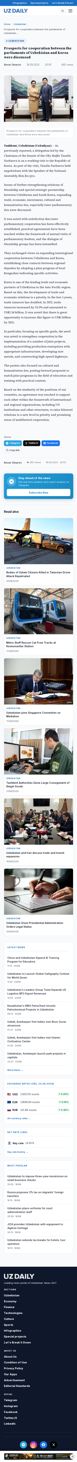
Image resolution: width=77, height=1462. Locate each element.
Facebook (52, 443)
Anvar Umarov (12, 64)
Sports (8, 1325)
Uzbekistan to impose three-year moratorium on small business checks (37, 1178)
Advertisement (14, 1380)
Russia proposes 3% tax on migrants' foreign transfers (35, 1194)
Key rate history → (17, 1151)
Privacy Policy (13, 1368)
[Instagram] (33, 1444)
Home (7, 24)
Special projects (39, 2)
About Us (10, 1356)
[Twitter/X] (53, 1444)
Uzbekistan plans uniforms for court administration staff (29, 1210)
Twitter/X (33, 443)
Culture (9, 1319)
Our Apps (10, 1374)
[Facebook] (43, 1444)
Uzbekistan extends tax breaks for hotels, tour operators (36, 1241)
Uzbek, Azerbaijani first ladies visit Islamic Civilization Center (33, 1039)
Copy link (14, 450)
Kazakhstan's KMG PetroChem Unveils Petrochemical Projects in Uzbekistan (31, 1007)
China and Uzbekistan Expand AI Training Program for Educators (33, 959)
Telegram (14, 443)
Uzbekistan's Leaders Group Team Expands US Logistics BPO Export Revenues (36, 991)
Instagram (11, 1406)
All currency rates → (19, 1118)
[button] (63, 11)
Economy (10, 1301)
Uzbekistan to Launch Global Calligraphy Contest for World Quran (38, 975)
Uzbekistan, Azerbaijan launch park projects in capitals (36, 1055)
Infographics (20, 2)
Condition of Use (15, 1362)
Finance (9, 1307)
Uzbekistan (20, 24)
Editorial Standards (17, 1386)
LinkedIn (9, 1423)
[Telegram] (23, 1444)
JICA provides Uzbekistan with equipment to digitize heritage (35, 1226)
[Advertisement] (38, 1456)
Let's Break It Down (62, 2)
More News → (15, 1070)
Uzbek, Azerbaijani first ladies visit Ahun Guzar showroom (36, 1023)
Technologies (13, 1313)
